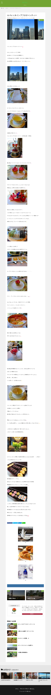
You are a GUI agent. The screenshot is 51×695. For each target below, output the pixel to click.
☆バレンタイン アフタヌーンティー (15, 8)
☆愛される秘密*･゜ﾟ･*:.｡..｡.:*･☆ (26, 631)
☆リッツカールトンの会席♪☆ (25, 645)
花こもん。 (29, 691)
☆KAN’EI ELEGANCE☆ (5, 680)
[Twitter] (15, 523)
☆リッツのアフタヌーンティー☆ (26, 624)
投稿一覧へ (32, 613)
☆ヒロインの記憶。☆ (23, 638)
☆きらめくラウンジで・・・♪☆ (44, 681)
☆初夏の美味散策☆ (23, 652)
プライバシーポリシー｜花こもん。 (27, 688)
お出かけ (7, 8)
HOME (3, 8)
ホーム (25, 5)
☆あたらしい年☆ (29, 680)
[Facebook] (9, 523)
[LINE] (23, 523)
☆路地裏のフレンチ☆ (17, 680)
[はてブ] (19, 523)
